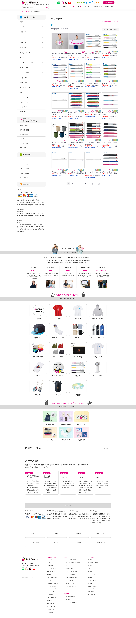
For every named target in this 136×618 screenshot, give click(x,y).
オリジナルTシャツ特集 (71, 559)
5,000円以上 (24, 177)
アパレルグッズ (24, 143)
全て (52, 25)
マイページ (57, 543)
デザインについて (101, 533)
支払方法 (90, 571)
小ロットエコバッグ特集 (71, 586)
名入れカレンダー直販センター (72, 599)
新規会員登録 (91, 591)
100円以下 (23, 159)
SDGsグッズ (51, 609)
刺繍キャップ (23, 47)
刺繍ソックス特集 (69, 568)
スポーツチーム (24, 125)
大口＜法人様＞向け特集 (71, 577)
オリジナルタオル (52, 586)
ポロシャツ (23, 32)
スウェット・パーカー (25, 37)
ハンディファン (51, 603)
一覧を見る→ (107, 448)
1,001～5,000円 (25, 173)
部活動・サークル (24, 134)
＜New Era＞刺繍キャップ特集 (73, 562)
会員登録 (79, 543)
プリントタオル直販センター (72, 602)
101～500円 (24, 164)
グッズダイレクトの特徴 (93, 562)
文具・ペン (50, 600)
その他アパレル (24, 42)
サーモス (50, 580)
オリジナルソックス (52, 577)
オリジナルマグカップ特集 (71, 571)
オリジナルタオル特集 (70, 574)
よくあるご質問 (35, 543)
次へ (93, 184)
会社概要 (79, 533)
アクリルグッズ (51, 606)
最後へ (100, 184)
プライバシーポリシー (92, 580)
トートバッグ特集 (69, 580)
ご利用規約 (90, 583)
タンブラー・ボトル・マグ (26, 62)
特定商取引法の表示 (92, 586)
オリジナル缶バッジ (52, 597)
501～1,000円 (24, 168)
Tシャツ (22, 26)
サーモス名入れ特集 (70, 565)
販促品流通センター (70, 596)
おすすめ (50, 559)
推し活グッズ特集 (70, 583)
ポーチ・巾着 (51, 591)
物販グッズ (23, 147)
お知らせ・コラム (91, 594)
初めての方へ (35, 533)
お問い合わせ (101, 543)
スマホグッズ (51, 594)
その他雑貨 (50, 612)
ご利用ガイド (57, 533)
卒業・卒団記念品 (24, 130)
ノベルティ (22, 139)
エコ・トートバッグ (24, 72)
